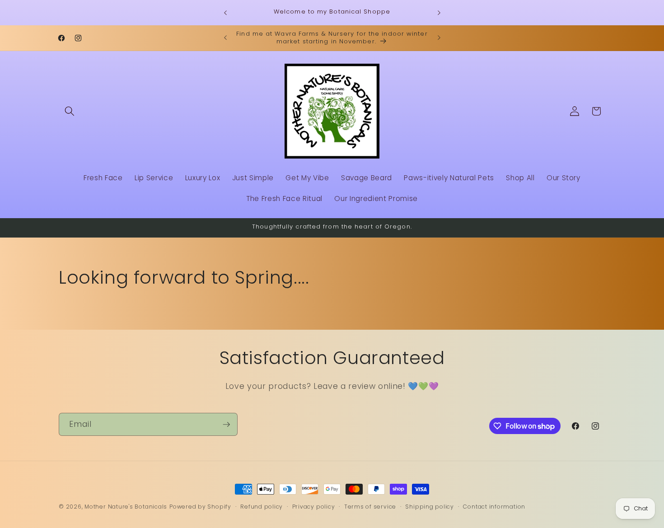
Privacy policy (313, 506)
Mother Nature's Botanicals (125, 506)
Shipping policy (429, 506)
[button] (69, 111)
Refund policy (261, 506)
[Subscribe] (226, 424)
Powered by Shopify (200, 506)
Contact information (494, 506)
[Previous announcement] (225, 12)
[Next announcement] (439, 12)
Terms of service (370, 506)
